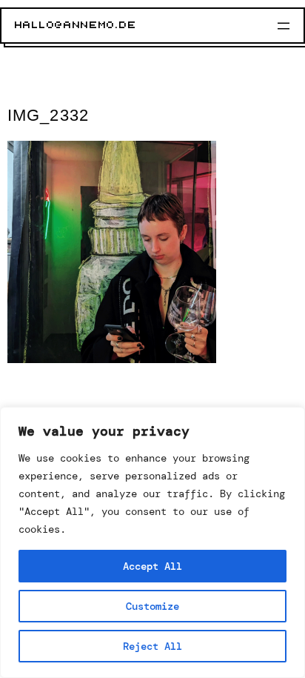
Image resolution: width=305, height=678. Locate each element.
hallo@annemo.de (76, 25)
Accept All (152, 566)
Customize (152, 606)
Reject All (152, 646)
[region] (152, 542)
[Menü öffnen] (283, 26)
